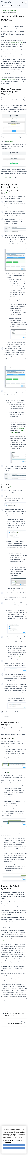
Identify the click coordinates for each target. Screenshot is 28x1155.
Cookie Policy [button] (22, 1138)
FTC (6, 178)
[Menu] (25, 2)
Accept (14, 1145)
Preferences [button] (8, 1142)
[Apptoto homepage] (6, 2)
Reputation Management (10, 10)
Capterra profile (20, 428)
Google (12, 178)
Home (2, 10)
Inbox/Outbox (9, 141)
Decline (14, 1148)
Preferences (14, 1151)
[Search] (22, 2)
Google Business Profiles (8, 79)
